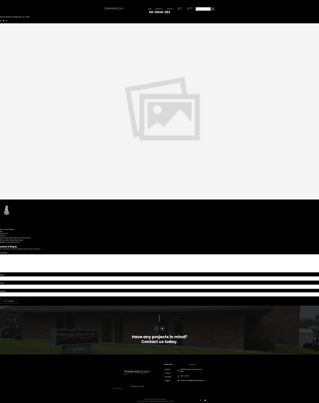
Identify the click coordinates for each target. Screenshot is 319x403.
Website (3, 291)
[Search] (213, 9)
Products (158, 9)
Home (150, 9)
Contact (192, 364)
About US (180, 9)
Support (170, 9)
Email (2, 283)
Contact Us (190, 9)
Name (2, 275)
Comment (4, 253)
